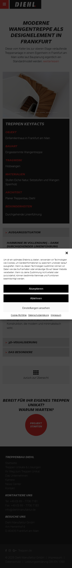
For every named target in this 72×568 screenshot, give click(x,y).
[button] (67, 253)
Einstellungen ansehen (36, 308)
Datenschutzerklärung (38, 315)
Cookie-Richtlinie (19, 315)
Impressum (56, 315)
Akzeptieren (36, 288)
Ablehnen (36, 298)
